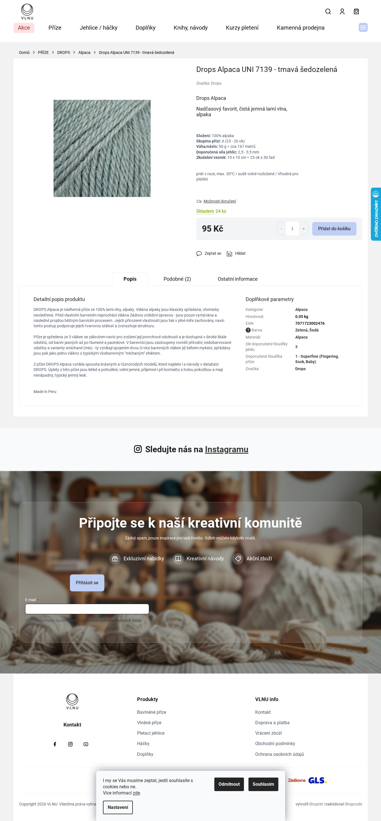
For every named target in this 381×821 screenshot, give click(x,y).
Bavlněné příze (151, 712)
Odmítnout (229, 784)
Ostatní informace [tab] (238, 279)
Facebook (54, 744)
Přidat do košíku (334, 228)
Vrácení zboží (268, 733)
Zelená (301, 330)
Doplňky (145, 754)
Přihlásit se (87, 582)
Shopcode (353, 804)
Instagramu (226, 449)
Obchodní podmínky (275, 743)
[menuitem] (24, 28)
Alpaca (301, 309)
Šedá (314, 330)
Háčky (143, 743)
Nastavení (118, 807)
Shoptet (316, 804)
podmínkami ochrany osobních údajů (109, 620)
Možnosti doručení (220, 201)
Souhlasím (263, 784)
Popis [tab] (130, 279)
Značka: (208, 83)
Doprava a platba (272, 722)
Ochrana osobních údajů (279, 754)
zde (136, 793)
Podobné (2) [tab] (177, 279)
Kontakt (263, 712)
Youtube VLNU (85, 744)
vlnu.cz (70, 744)
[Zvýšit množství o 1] (303, 228)
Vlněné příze (149, 722)
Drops (300, 368)
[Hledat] (328, 11)
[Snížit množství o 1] (281, 228)
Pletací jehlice (150, 733)
